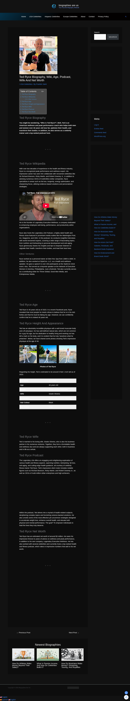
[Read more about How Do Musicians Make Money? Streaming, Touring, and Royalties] (72, 654)
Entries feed (98, 129)
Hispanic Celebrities (52, 17)
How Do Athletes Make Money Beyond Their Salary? (21, 665)
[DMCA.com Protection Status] (73, 687)
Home (23, 17)
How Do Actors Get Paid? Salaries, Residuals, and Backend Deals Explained (104, 245)
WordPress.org (100, 136)
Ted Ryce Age (26, 101)
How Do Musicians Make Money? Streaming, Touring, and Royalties (71, 665)
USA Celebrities (35, 17)
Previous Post (23, 633)
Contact (92, 17)
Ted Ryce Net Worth (28, 112)
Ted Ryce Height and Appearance (33, 104)
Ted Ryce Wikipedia (28, 97)
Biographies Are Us (69, 5)
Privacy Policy (103, 17)
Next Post (74, 633)
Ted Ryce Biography (29, 94)
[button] (126, 16)
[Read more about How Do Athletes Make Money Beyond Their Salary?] (23, 654)
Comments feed (100, 132)
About (83, 17)
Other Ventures (32, 99)
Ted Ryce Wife (27, 107)
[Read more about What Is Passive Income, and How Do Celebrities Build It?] (48, 654)
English (4, 697)
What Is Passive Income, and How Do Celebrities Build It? (47, 665)
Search (97, 32)
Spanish (5, 700)
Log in (96, 125)
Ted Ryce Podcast (28, 109)
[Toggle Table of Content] (42, 91)
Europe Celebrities (70, 17)
